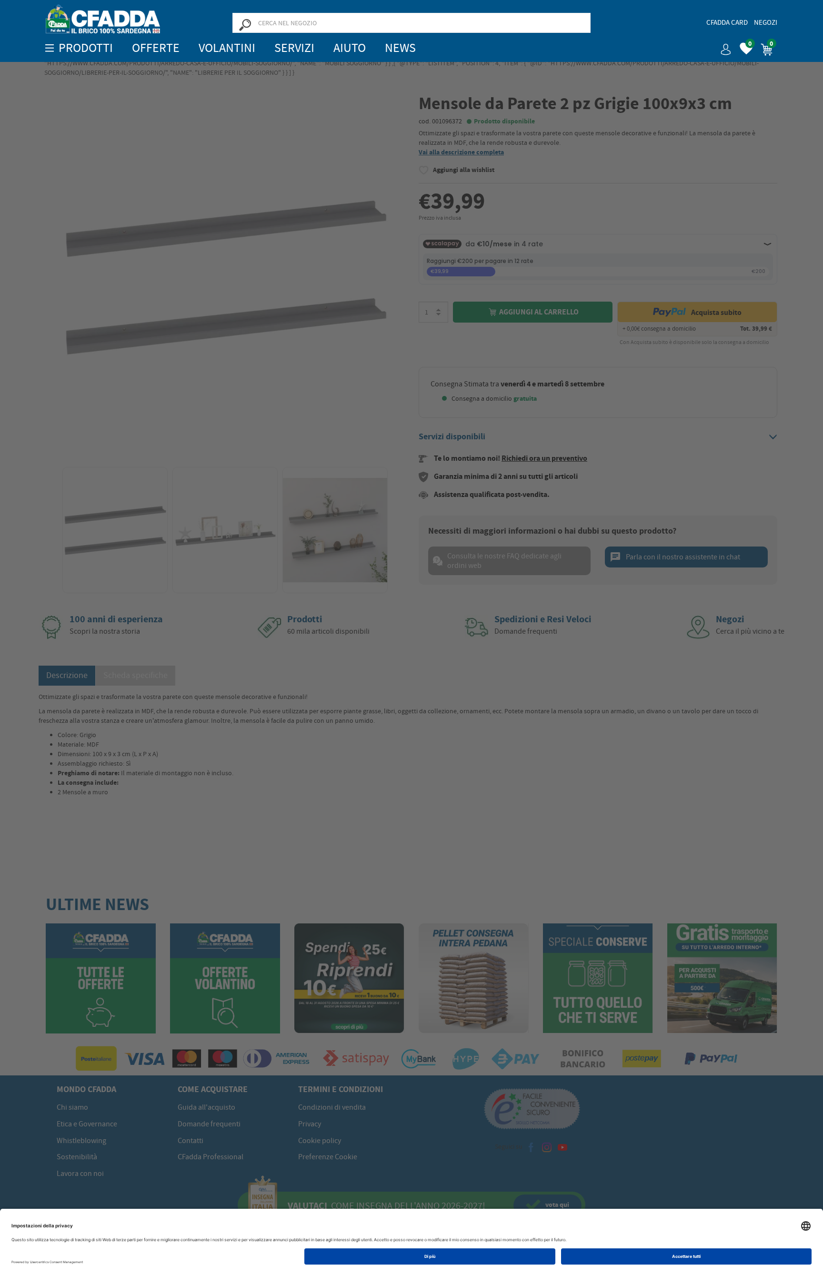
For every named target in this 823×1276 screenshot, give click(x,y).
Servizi (294, 48)
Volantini (227, 48)
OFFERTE (156, 48)
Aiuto (349, 48)
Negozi (765, 22)
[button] (722, 46)
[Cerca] (244, 24)
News (400, 48)
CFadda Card (727, 22)
